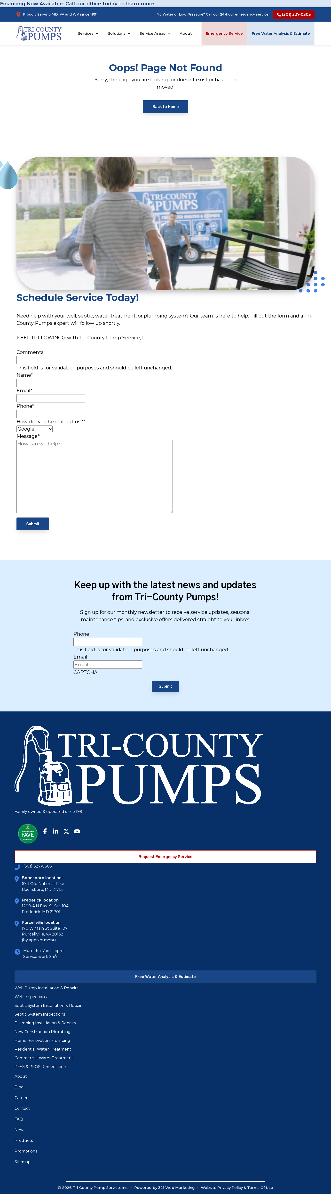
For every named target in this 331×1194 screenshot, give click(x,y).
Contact (22, 1108)
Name (24, 375)
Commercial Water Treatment (44, 1058)
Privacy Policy (230, 1187)
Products (24, 1140)
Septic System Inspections (40, 1014)
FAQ (19, 1119)
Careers (22, 1097)
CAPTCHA (85, 672)
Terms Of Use (260, 1187)
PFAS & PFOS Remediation (40, 1066)
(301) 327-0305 (37, 866)
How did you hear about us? (50, 422)
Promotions (26, 1151)
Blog (19, 1087)
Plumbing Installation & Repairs (45, 1023)
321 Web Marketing (176, 1187)
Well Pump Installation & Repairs (46, 988)
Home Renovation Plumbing (42, 1040)
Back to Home (165, 107)
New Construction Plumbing (43, 1031)
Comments (30, 352)
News (20, 1129)
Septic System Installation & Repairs (49, 1005)
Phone (25, 406)
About (21, 1076)
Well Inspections (31, 996)
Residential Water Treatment (43, 1049)
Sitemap (23, 1162)
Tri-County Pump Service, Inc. (100, 1187)
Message (28, 436)
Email (24, 390)
